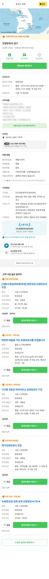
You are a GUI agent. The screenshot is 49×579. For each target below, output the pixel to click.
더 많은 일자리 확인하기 (24, 542)
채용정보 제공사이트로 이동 (24, 263)
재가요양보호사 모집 (12, 445)
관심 (8, 320)
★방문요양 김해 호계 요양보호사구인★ (21, 501)
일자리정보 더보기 (28, 320)
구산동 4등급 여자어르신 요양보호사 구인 (22, 389)
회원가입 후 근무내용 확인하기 (24, 126)
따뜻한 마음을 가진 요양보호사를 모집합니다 (23, 340)
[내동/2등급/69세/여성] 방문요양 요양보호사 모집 (24, 286)
